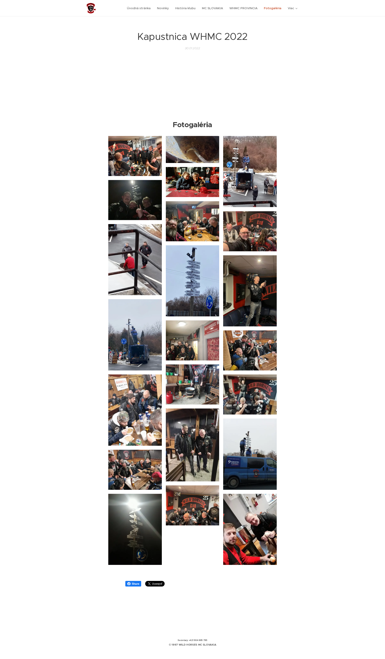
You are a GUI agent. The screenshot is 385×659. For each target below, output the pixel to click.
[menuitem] (140, 8)
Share (135, 583)
